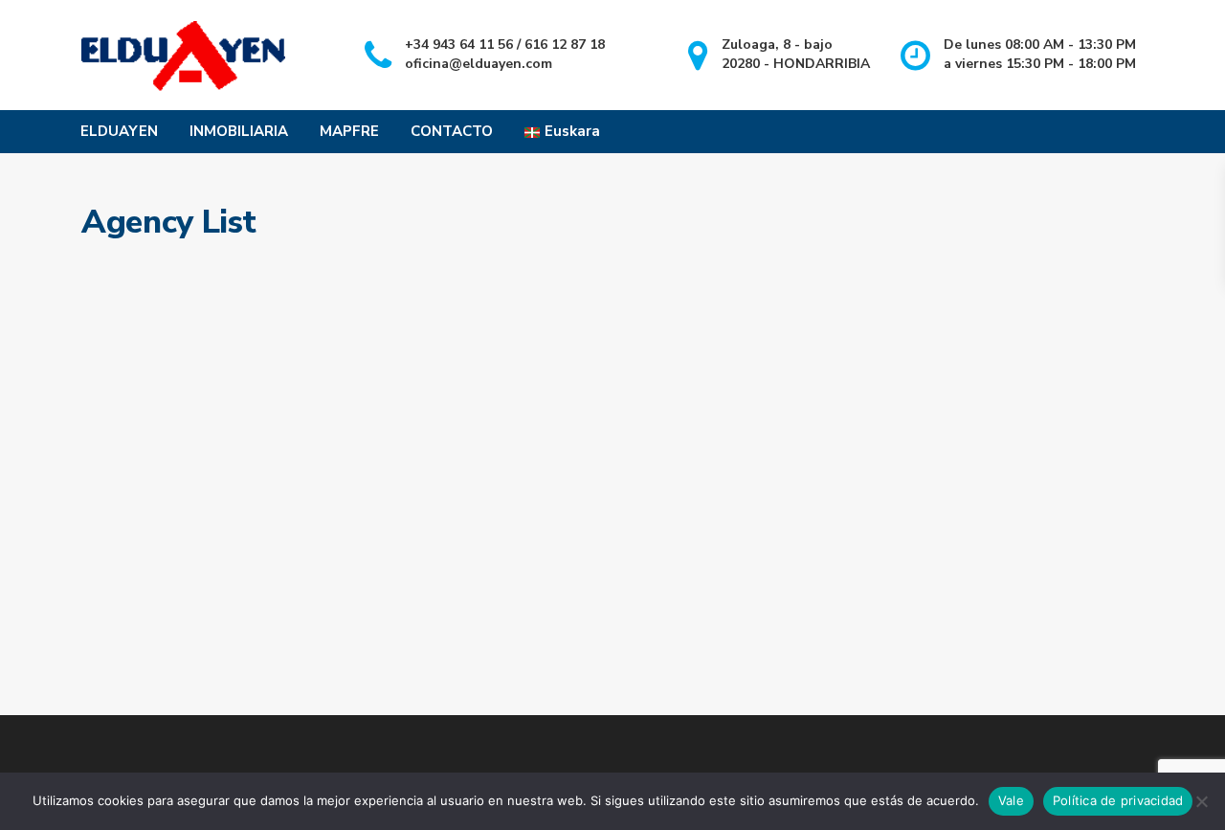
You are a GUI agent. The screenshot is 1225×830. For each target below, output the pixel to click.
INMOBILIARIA (238, 131)
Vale (1011, 800)
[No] (1201, 801)
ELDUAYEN (119, 131)
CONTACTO (452, 131)
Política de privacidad (1118, 800)
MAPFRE (349, 131)
